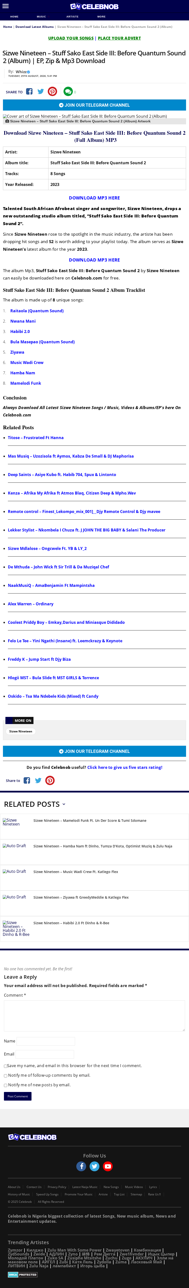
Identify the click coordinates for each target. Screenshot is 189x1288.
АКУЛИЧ (144, 1258)
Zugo (126, 1258)
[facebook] (81, 1166)
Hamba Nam (22, 373)
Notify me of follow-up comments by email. (49, 1075)
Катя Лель (82, 1262)
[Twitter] (40, 91)
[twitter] (94, 1166)
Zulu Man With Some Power (74, 1250)
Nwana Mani (23, 321)
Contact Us (34, 1187)
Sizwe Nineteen (20, 731)
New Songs (111, 1187)
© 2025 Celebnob (20, 1202)
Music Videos (134, 1187)
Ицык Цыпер (161, 1254)
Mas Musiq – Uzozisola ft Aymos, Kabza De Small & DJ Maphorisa (71, 456)
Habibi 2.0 (20, 331)
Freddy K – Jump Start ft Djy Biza (39, 659)
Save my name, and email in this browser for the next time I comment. (74, 1065)
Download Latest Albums (35, 27)
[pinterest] (52, 91)
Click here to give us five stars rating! (124, 767)
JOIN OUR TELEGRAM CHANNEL (96, 105)
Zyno (73, 1254)
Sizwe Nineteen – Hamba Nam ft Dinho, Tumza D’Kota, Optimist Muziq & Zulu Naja (102, 846)
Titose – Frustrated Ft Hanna (36, 437)
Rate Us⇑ (154, 1194)
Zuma (121, 1262)
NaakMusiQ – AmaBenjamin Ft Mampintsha (51, 585)
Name (9, 1041)
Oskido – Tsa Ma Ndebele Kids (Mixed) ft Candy (53, 696)
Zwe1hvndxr (132, 1254)
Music (42, 16)
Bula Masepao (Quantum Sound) (42, 342)
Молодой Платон (25, 1258)
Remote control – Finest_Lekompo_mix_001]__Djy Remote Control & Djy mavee (84, 511)
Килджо (35, 1250)
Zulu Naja (38, 1266)
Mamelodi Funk (25, 383)
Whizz (21, 71)
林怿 (86, 1254)
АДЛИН (56, 1254)
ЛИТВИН (16, 1266)
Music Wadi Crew (27, 362)
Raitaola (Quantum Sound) (36, 311)
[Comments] (68, 91)
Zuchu (111, 1258)
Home (14, 16)
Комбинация (147, 1250)
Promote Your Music (79, 1194)
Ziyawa (17, 352)
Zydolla (104, 1262)
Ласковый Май (146, 1262)
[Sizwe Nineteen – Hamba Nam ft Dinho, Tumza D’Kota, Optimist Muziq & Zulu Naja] (16, 853)
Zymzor (15, 1250)
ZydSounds (18, 1254)
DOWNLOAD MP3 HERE (94, 198)
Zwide (39, 1254)
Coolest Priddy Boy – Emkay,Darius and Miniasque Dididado (66, 622)
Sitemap (136, 1194)
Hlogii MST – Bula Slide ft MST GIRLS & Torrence (53, 677)
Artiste (72, 16)
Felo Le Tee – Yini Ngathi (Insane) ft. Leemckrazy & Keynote (65, 641)
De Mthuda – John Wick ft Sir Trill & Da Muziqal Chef (58, 567)
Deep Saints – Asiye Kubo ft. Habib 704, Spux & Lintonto (62, 474)
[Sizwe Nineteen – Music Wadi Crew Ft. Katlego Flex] (16, 878)
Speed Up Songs (47, 1194)
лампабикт (64, 1266)
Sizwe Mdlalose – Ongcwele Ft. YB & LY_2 (47, 548)
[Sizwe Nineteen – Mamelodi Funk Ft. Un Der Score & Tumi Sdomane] (16, 827)
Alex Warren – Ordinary (30, 604)
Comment (15, 995)
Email (9, 1054)
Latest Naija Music (84, 1187)
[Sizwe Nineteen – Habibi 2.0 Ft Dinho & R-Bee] (16, 930)
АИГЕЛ (48, 1262)
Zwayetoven (118, 1250)
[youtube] (108, 1166)
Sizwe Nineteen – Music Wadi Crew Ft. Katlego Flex (75, 871)
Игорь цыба (92, 1266)
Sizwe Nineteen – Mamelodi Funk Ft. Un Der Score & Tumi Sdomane (89, 820)
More (101, 16)
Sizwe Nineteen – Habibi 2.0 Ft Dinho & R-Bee (71, 923)
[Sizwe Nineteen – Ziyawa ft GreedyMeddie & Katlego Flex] (16, 904)
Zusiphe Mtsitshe (84, 1258)
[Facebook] (28, 91)
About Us (14, 1187)
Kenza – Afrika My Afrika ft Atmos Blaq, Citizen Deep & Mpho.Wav (72, 493)
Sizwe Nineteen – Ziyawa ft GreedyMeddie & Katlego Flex (81, 897)
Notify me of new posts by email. (39, 1085)
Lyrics (153, 1187)
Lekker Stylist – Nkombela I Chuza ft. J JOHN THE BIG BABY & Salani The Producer (86, 530)
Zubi (63, 1262)
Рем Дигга (104, 1254)
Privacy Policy (57, 1187)
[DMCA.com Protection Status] (94, 1275)
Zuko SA (55, 1258)
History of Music (19, 1194)
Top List (119, 1194)
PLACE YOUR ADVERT (119, 38)
